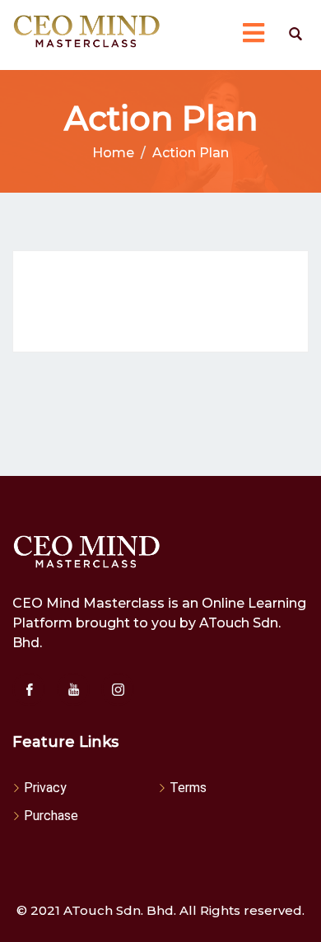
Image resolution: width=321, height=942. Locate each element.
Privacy (45, 787)
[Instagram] (117, 689)
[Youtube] (73, 689)
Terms (188, 787)
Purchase (51, 815)
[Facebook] (28, 689)
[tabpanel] (160, 301)
